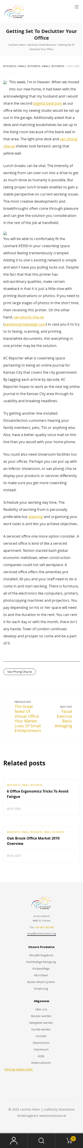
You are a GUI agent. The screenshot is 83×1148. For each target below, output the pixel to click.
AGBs (41, 1056)
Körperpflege (41, 969)
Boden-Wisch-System (41, 982)
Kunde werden (41, 1029)
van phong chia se (29, 317)
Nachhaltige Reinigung (41, 962)
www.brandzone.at (52, 1115)
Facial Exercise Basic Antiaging (63, 718)
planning (35, 516)
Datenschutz (41, 1043)
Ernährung (41, 989)
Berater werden (41, 1016)
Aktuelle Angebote (41, 955)
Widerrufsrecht (41, 1063)
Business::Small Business (22, 66)
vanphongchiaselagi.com (25, 324)
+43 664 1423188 (44, 927)
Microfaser (41, 975)
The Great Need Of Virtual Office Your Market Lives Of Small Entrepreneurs (28, 718)
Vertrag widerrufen (18, 1069)
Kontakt (41, 1036)
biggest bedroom (47, 103)
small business (53, 66)
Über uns (41, 1009)
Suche (41, 1141)
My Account (14, 1141)
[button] (77, 7)
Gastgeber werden (41, 1023)
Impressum (41, 1049)
